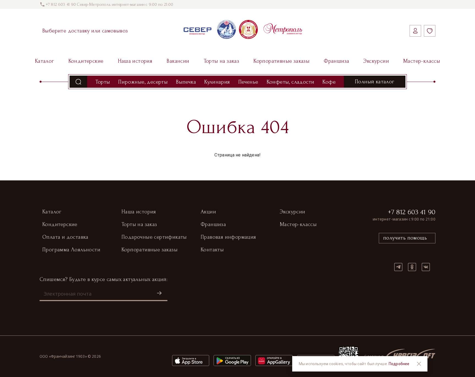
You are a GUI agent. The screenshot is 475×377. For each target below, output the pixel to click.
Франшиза (336, 61)
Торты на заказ (221, 61)
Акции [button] (208, 212)
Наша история (135, 61)
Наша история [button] (138, 212)
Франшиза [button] (213, 224)
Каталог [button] (52, 212)
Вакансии (178, 61)
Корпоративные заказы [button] (149, 250)
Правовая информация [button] (228, 237)
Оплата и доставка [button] (65, 237)
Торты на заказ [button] (139, 224)
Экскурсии (376, 61)
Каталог (44, 61)
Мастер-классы (421, 61)
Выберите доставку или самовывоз (85, 31)
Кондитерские (86, 61)
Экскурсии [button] (292, 212)
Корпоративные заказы (281, 61)
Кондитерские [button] (60, 224)
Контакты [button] (212, 250)
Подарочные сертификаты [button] (154, 237)
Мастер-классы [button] (298, 224)
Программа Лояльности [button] (71, 250)
